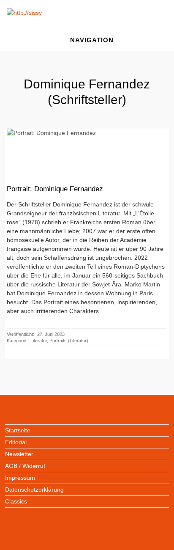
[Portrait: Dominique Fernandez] (87, 150)
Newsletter (19, 454)
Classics (16, 501)
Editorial (16, 442)
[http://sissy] (25, 12)
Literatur (38, 340)
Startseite (17, 430)
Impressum (20, 477)
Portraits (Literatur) (68, 340)
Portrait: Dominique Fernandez (55, 188)
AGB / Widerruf (25, 465)
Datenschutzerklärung (34, 489)
